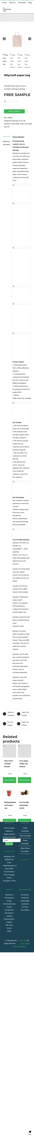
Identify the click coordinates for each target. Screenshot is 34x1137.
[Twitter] (24, 865)
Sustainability (24, 901)
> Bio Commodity (25, 836)
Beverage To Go (17, 121)
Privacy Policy (25, 943)
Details (10, 773)
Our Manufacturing (9, 904)
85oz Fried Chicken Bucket (8, 763)
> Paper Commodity (25, 829)
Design (9, 901)
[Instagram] (30, 865)
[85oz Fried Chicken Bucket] (9, 751)
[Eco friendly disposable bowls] (24, 792)
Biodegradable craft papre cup (10, 805)
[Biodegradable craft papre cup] (9, 792)
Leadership (25, 904)
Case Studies (24, 910)
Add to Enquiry (14, 111)
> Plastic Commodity (25, 842)
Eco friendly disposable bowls (24, 805)
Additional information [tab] (6, 143)
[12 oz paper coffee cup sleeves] (24, 751)
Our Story (25, 907)
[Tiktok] (22, 865)
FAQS (9, 931)
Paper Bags (15, 124)
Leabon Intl (22, 940)
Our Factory (25, 895)
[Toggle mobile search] (27, 8)
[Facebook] (19, 865)
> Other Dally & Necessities (25, 849)
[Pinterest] (22, 868)
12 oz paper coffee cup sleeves (23, 763)
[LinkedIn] (24, 868)
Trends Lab (25, 898)
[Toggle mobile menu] (30, 8)
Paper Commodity (26, 124)
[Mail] (27, 868)
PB (8, 127)
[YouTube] (27, 865)
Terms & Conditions (19, 946)
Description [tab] (6, 136)
